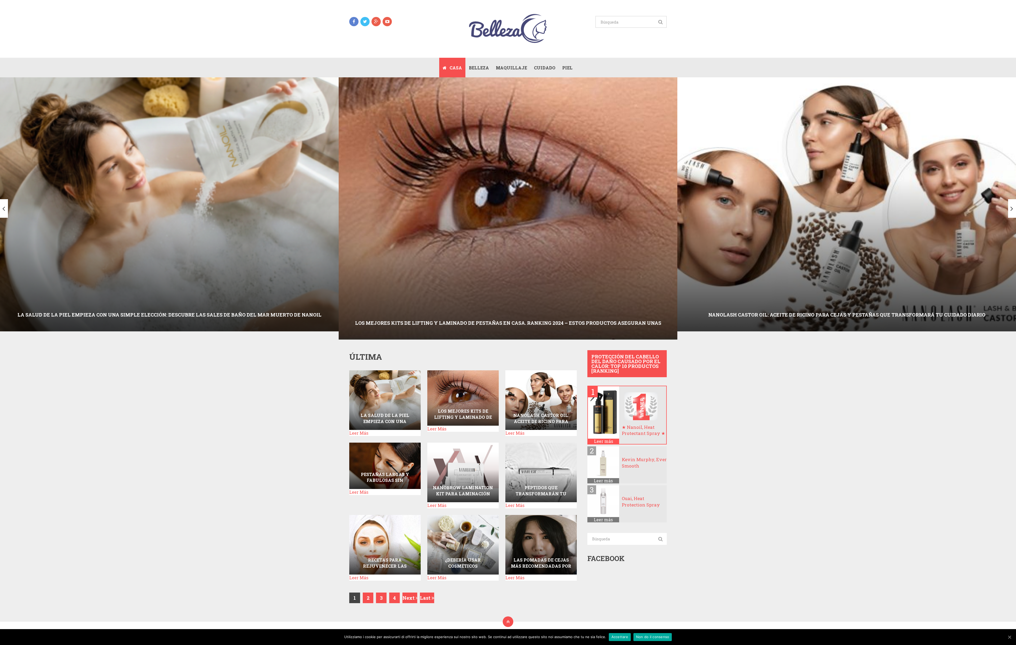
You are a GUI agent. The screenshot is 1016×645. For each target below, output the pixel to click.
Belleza (479, 67)
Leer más (603, 441)
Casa (455, 67)
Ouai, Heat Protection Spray (641, 501)
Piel (567, 67)
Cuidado (544, 67)
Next (409, 598)
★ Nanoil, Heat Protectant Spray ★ (643, 430)
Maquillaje (511, 67)
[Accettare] (1009, 637)
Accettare (619, 637)
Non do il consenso (652, 637)
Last (426, 598)
